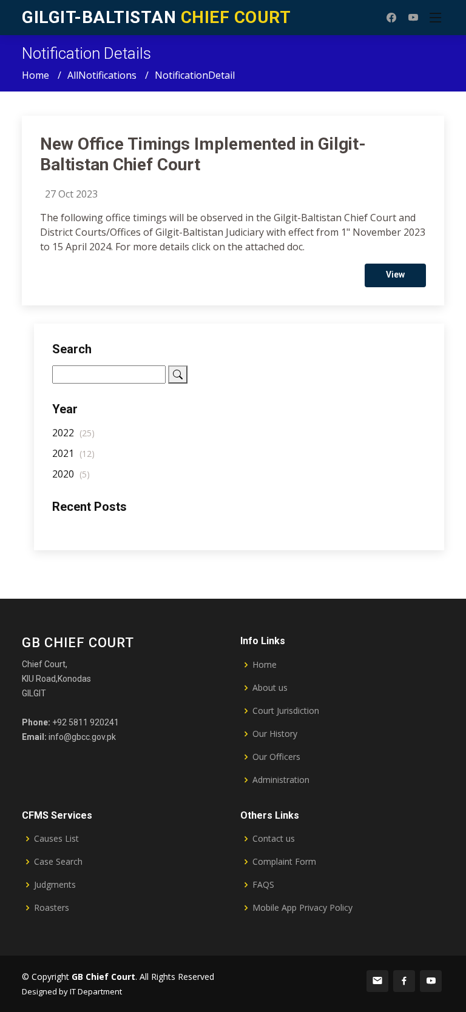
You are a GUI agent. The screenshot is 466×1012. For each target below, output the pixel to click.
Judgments (55, 885)
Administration (280, 780)
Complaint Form (284, 861)
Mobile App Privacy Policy (302, 908)
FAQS (263, 885)
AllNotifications (102, 75)
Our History (274, 734)
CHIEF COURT (156, 17)
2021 (73, 453)
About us (270, 688)
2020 (71, 474)
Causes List (56, 838)
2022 (73, 432)
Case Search (58, 861)
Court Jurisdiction (285, 711)
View (395, 274)
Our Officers (276, 757)
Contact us (273, 838)
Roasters (51, 908)
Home (35, 75)
